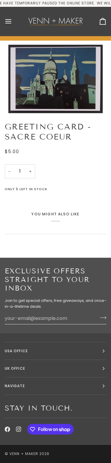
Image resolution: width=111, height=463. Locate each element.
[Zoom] (55, 79)
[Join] (101, 317)
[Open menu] (13, 21)
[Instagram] (18, 429)
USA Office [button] (16, 350)
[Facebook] (7, 429)
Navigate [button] (15, 385)
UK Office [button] (15, 368)
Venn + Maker (23, 453)
